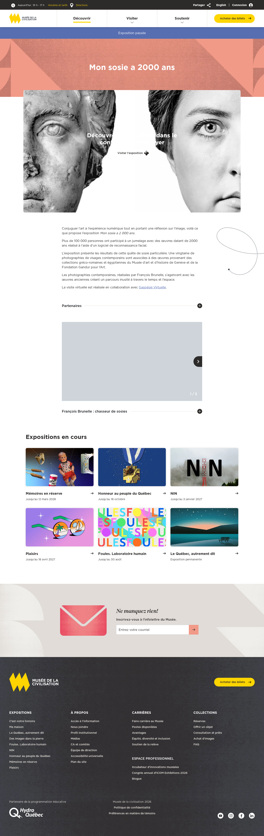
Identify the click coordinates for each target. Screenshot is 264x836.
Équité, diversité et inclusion (151, 739)
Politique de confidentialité (132, 807)
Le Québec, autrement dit (26, 733)
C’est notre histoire (22, 721)
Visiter (132, 18)
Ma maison (16, 727)
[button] (197, 361)
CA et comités (80, 744)
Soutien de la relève (145, 744)
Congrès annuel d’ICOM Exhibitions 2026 (159, 773)
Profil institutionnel (84, 733)
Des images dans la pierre (26, 739)
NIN (11, 750)
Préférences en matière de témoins (132, 813)
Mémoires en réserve (23, 762)
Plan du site (78, 762)
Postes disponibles (144, 727)
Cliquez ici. (159, 164)
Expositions (20, 712)
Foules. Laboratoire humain (27, 744)
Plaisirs (14, 768)
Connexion (240, 5)
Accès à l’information (85, 721)
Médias (75, 739)
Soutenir (182, 18)
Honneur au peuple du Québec (29, 756)
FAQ (196, 744)
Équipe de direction (84, 750)
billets (232, 18)
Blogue (136, 779)
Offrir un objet (203, 727)
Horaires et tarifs (43, 5)
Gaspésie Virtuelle (152, 287)
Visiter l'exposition (130, 153)
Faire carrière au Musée (147, 721)
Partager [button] (199, 5)
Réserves (199, 721)
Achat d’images (203, 739)
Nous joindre (80, 727)
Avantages (139, 733)
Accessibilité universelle (87, 756)
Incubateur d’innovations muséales (155, 767)
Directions (81, 5)
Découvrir (82, 18)
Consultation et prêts (208, 733)
